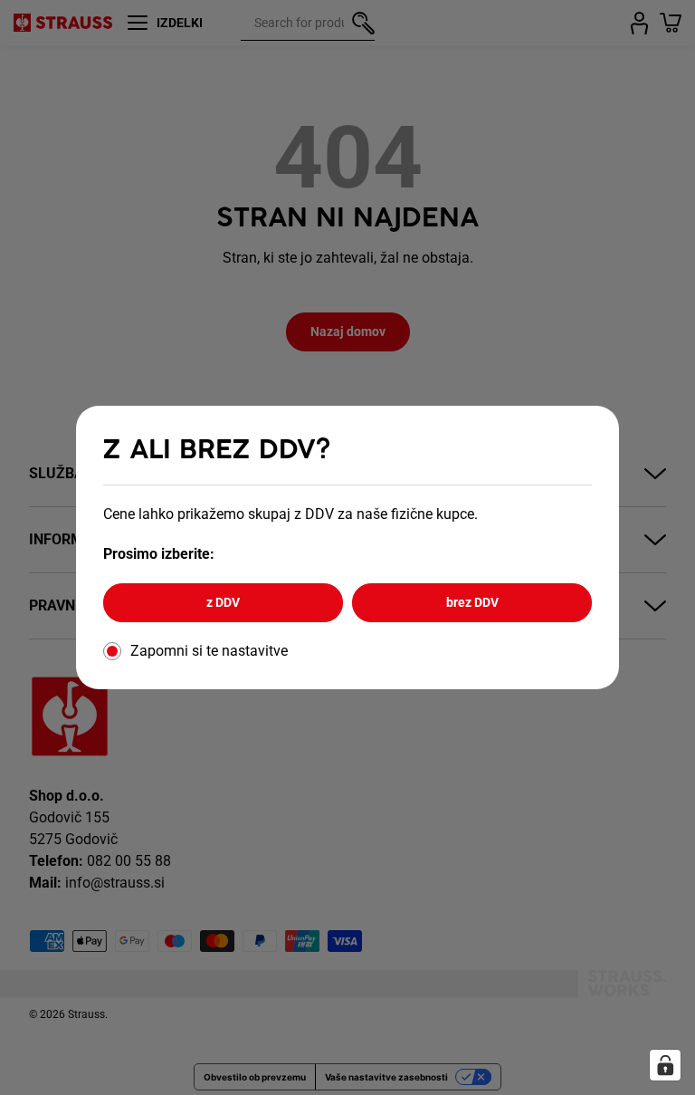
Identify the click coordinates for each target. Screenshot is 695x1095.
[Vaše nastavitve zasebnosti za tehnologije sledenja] (665, 1065)
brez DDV (472, 602)
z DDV (223, 602)
